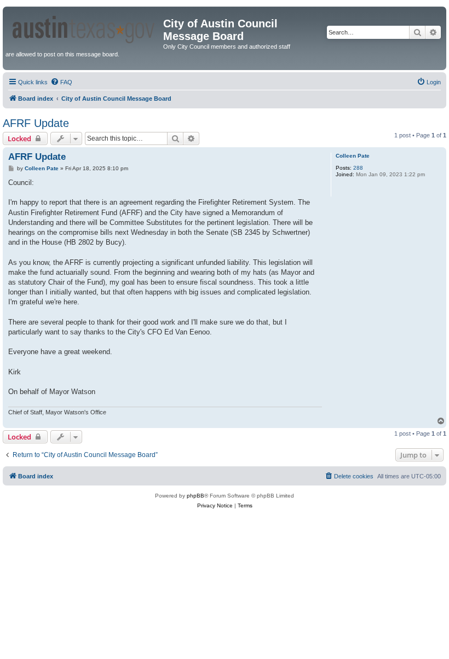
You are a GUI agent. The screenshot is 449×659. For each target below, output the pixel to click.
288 (358, 168)
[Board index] (84, 27)
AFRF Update (36, 123)
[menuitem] (61, 82)
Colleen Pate (353, 156)
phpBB (195, 496)
